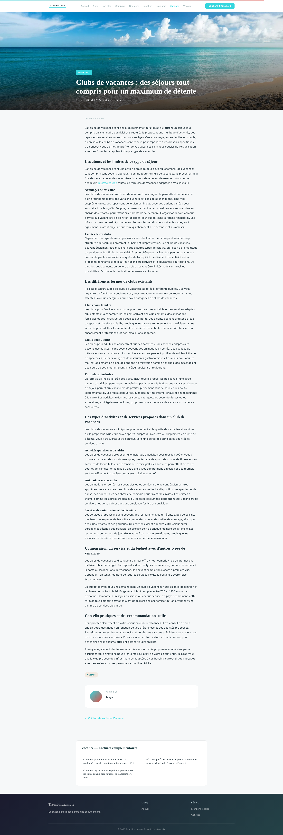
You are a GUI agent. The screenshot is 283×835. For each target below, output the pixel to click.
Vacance (174, 5)
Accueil (85, 5)
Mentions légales (200, 808)
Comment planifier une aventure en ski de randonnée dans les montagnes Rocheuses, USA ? (108, 761)
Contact (195, 814)
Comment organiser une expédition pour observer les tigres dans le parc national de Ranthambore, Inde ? (108, 774)
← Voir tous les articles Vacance (104, 718)
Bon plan (106, 5)
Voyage (187, 5)
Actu (95, 5)
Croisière (134, 5)
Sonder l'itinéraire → (219, 5)
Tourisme (161, 5)
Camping (120, 5)
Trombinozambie (61, 804)
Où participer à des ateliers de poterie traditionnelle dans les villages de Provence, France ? (172, 761)
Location (147, 5)
